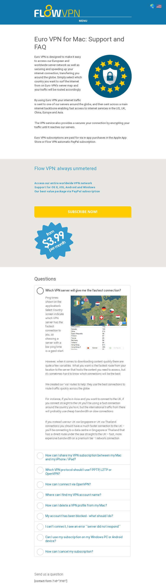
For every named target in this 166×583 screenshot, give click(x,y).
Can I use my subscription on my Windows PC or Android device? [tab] (84, 539)
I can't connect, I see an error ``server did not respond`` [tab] (82, 526)
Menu (83, 20)
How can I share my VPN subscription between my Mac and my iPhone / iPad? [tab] (83, 457)
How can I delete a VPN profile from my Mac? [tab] (76, 505)
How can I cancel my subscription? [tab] (69, 551)
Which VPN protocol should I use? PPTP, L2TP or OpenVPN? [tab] (78, 471)
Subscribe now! (82, 211)
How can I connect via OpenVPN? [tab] (68, 484)
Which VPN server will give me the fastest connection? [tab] (83, 290)
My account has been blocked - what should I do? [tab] (79, 516)
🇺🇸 (159, 6)
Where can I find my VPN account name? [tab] (73, 495)
